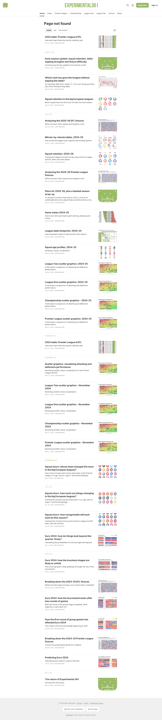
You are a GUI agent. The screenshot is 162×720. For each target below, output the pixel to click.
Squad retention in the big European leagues (69, 99)
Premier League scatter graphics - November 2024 (69, 444)
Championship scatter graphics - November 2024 (69, 425)
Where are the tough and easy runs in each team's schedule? (69, 585)
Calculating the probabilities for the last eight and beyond (68, 542)
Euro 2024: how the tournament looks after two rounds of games (68, 600)
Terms (86, 703)
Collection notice (96, 703)
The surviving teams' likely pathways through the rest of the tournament (69, 567)
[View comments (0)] (62, 70)
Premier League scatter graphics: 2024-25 (68, 318)
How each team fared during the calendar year (64, 40)
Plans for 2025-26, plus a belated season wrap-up (67, 193)
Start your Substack (75, 709)
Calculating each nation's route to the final (62, 661)
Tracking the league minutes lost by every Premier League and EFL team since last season (68, 158)
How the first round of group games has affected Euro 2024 (66, 621)
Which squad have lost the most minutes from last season (68, 102)
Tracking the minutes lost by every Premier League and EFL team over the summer (69, 522)
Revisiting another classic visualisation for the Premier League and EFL (67, 371)
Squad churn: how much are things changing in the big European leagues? (69, 495)
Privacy (79, 703)
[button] (42, 13)
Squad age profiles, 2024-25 (60, 247)
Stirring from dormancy (54, 682)
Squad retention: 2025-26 (59, 153)
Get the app (92, 709)
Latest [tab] (48, 30)
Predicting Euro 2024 (56, 657)
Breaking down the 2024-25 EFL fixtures (67, 581)
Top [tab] (55, 30)
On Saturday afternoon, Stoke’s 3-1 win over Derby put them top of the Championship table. (70, 85)
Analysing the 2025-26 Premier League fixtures (66, 174)
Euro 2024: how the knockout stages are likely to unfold (67, 562)
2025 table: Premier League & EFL (63, 37)
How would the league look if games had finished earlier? (68, 140)
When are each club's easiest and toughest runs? (64, 124)
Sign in (155, 5)
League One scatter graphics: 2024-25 (66, 282)
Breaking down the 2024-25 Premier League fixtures (69, 640)
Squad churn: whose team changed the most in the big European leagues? (69, 468)
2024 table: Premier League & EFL (63, 342)
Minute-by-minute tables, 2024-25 (64, 137)
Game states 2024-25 (57, 212)
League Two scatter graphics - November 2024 (67, 387)
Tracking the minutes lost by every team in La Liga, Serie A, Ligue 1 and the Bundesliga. (69, 500)
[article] (81, 42)
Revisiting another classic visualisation (60, 392)
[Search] (127, 5)
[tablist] (57, 30)
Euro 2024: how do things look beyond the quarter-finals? (68, 538)
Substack (69, 715)
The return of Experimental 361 (62, 679)
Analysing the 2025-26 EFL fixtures (64, 120)
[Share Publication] (132, 5)
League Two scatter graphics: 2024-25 (66, 263)
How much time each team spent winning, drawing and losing (67, 217)
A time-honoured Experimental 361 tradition (63, 645)
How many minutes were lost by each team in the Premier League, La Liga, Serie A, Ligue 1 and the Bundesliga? (68, 474)
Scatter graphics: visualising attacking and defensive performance (68, 365)
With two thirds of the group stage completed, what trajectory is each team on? (66, 605)
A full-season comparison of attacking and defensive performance (66, 268)
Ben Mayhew (60, 43)
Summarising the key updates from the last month (65, 65)
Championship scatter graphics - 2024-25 (68, 300)
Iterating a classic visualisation (57, 250)
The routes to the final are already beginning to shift (66, 626)
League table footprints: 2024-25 (63, 230)
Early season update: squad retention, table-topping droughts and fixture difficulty (69, 60)
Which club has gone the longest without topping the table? (67, 79)
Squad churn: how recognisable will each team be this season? (67, 516)
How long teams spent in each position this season (65, 234)
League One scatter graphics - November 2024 (67, 406)
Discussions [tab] (63, 30)
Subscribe (142, 5)
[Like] (46, 416)
